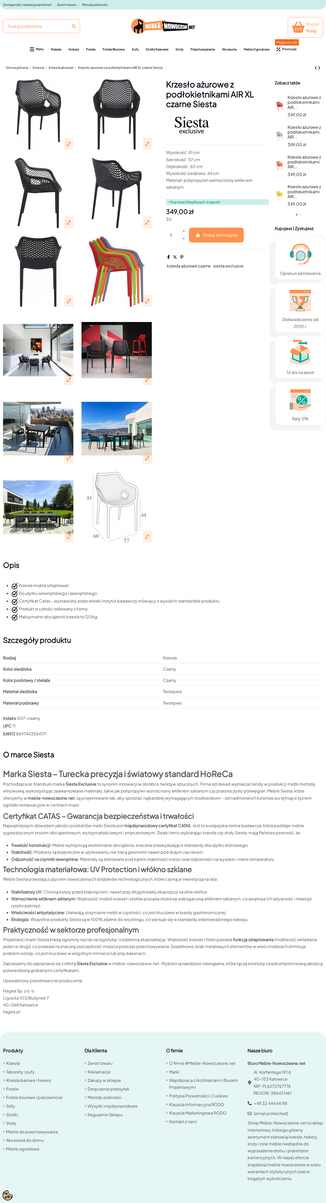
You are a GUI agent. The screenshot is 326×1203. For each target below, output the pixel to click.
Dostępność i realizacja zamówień (27, 5)
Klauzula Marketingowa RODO (197, 1113)
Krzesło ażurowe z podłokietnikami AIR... (304, 102)
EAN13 (9, 733)
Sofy (10, 1106)
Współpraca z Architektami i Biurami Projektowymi (203, 1084)
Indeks (9, 718)
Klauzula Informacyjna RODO (196, 1104)
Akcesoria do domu (25, 1140)
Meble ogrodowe (22, 1148)
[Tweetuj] (175, 257)
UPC (7, 725)
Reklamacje (99, 1071)
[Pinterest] (181, 257)
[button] (36, 49)
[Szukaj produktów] (74, 26)
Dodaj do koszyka (220, 235)
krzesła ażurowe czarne (189, 265)
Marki (174, 1071)
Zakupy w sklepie (104, 1080)
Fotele (12, 1089)
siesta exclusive (228, 265)
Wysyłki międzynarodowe (113, 1106)
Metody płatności (95, 5)
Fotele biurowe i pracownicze (34, 1097)
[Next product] (319, 67)
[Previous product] (316, 67)
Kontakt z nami (183, 1121)
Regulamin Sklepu (105, 1114)
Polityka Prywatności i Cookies (198, 1095)
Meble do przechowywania (32, 1131)
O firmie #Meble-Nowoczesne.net (202, 1063)
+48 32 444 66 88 (270, 1103)
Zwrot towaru (67, 5)
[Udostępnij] (168, 257)
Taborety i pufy (20, 1071)
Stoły (11, 1123)
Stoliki (12, 1114)
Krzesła (13, 1063)
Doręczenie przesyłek (108, 1089)
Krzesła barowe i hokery (28, 1080)
